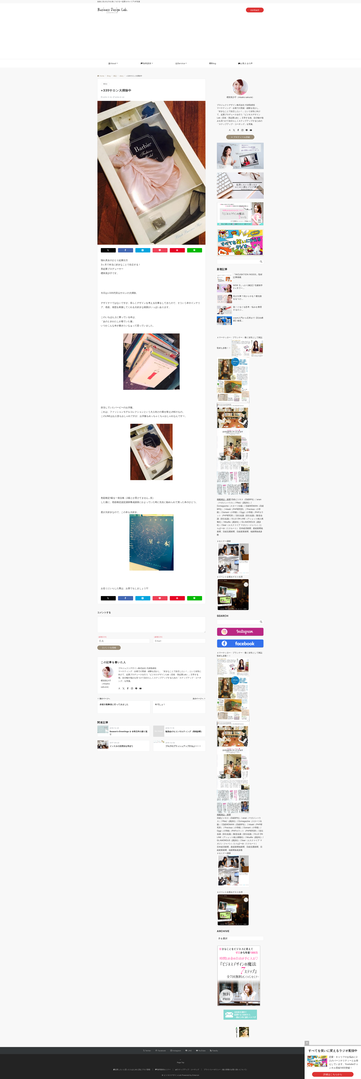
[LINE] (247, 130)
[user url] (230, 130)
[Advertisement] (180, 38)
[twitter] (234, 130)
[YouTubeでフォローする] (140, 688)
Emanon (195, 1075)
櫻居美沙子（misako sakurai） (106, 683)
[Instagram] (242, 130)
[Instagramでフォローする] (132, 688)
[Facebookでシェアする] (125, 250)
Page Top (180, 1063)
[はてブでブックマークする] (142, 250)
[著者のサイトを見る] (119, 688)
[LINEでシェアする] (194, 250)
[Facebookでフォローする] (128, 688)
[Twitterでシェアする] (108, 250)
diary (105, 84)
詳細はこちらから (332, 1074)
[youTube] (251, 130)
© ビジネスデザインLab (171, 1075)
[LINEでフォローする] (136, 688)
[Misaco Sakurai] (231, 1032)
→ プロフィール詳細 (240, 137)
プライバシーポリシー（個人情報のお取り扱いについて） (226, 1070)
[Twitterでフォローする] (124, 688)
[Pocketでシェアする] (160, 250)
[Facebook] (238, 130)
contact (254, 10)
